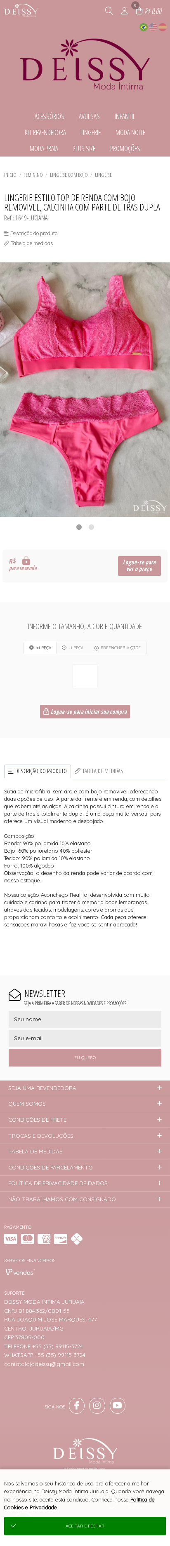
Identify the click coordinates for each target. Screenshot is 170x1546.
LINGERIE (103, 174)
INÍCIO (10, 174)
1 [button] (79, 527)
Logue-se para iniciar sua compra (88, 712)
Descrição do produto (41, 771)
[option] (85, 389)
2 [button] (91, 527)
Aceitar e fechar (85, 1526)
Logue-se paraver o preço (139, 565)
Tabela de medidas (103, 771)
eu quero (85, 1057)
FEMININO (33, 174)
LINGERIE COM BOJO (69, 174)
